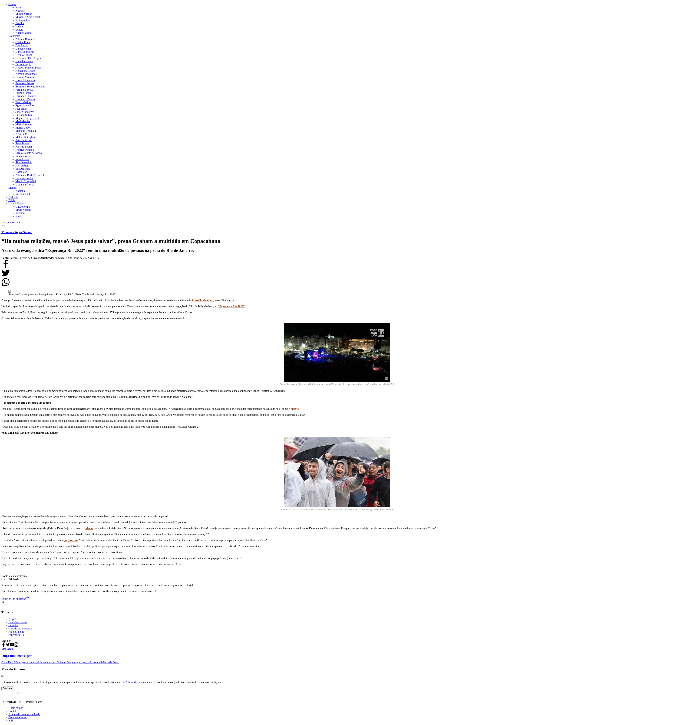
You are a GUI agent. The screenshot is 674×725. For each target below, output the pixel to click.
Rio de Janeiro (16, 631)
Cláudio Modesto (25, 77)
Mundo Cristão (23, 13)
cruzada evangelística (20, 628)
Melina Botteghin (25, 137)
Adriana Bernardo (25, 39)
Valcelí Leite (22, 159)
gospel (12, 619)
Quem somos (15, 707)
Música (12, 187)
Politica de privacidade (137, 682)
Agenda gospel (23, 32)
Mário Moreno (23, 124)
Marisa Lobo (22, 127)
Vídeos (19, 26)
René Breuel (22, 143)
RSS (11, 720)
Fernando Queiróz (25, 95)
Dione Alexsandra (25, 80)
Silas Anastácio (23, 162)
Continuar (7, 688)
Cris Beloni (21, 45)
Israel (18, 7)
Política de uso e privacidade (24, 714)
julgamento (71, 540)
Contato (12, 711)
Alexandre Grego (25, 70)
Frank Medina (23, 102)
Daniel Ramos (23, 48)
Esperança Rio (16, 634)
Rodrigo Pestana (24, 149)
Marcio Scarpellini (25, 181)
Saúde (18, 216)
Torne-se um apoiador (13, 598)
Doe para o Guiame (12, 222)
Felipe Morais (23, 92)
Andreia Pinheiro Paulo (28, 67)
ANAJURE (22, 165)
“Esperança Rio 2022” (231, 306)
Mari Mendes (22, 121)
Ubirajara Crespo (24, 184)
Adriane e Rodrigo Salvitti (30, 175)
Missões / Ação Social (27, 16)
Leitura (19, 29)
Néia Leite (21, 133)
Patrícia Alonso (23, 140)
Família (19, 23)
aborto (295, 408)
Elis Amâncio (22, 168)
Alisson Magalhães (26, 73)
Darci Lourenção (24, 51)
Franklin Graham (202, 300)
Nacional (20, 190)
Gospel (12, 4)
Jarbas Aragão (23, 64)
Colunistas (14, 35)
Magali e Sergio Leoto (27, 118)
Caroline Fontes (24, 178)
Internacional (22, 193)
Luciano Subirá (23, 114)
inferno (89, 528)
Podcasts (13, 197)
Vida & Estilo (16, 203)
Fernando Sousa (24, 89)
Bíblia (11, 200)
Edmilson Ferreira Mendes (30, 86)
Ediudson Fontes (24, 83)
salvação (13, 625)
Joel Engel (21, 108)
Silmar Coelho (23, 156)
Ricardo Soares (23, 146)
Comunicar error (17, 717)
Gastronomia (22, 206)
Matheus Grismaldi (26, 130)
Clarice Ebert (22, 42)
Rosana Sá (21, 171)
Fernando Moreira (25, 99)
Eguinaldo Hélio (24, 105)
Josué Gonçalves (24, 111)
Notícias (20, 10)
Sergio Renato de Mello (28, 152)
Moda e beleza (23, 209)
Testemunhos (22, 20)
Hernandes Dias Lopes (28, 58)
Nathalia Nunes (24, 61)
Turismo (20, 212)
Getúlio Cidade (23, 54)
